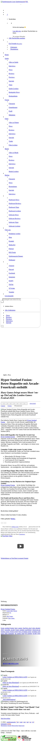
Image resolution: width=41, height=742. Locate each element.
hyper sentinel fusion (7, 628)
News (8, 315)
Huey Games (10, 616)
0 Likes (10, 406)
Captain (3, 406)
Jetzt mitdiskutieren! (9, 699)
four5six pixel (27, 628)
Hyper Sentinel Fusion (8, 437)
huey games (18, 628)
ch (33, 722)
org (24, 722)
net (28, 722)
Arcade (8, 611)
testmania (6, 724)
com (21, 722)
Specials (8, 323)
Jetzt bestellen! (11, 663)
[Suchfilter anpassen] (2, 302)
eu (30, 722)
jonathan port (36, 632)
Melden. (13, 519)
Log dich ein (17, 31)
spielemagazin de (13, 722)
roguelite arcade (10, 630)
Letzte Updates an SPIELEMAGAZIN (15, 677)
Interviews (9, 321)
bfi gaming (28, 633)
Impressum (21, 725)
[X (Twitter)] (7, 620)
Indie (11, 611)
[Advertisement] (20, 348)
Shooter (15, 611)
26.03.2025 (33, 403)
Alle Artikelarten (10, 310)
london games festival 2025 (9, 632)
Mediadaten (4, 725)
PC (10, 613)
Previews (9, 319)
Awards (9, 725)
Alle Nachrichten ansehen (17, 38)
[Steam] (9, 620)
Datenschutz (15, 725)
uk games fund (19, 633)
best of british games (25, 632)
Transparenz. (22, 534)
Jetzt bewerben (5, 718)
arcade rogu (36, 633)
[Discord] (8, 620)
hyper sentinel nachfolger (23, 630)
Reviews (9, 317)
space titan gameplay (7, 633)
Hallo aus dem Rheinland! (11, 682)
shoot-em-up (36, 630)
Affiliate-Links (15, 526)
